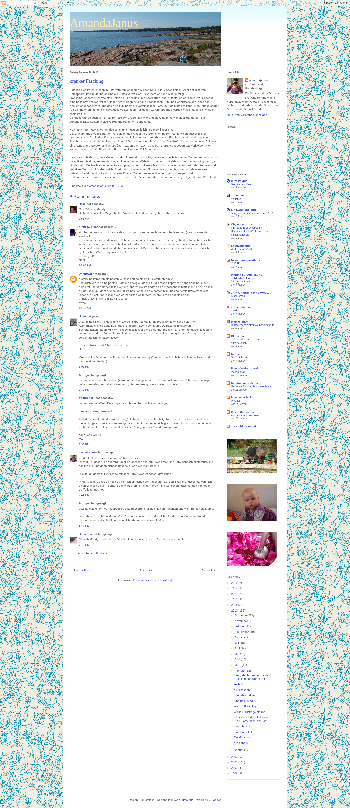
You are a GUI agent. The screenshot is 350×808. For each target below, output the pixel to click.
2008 (234, 762)
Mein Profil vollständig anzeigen (247, 114)
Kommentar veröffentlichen (92, 553)
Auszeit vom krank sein (245, 415)
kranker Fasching (245, 706)
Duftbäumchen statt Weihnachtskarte (252, 324)
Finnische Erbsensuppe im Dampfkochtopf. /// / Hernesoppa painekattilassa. (250, 231)
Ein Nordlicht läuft (243, 209)
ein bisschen (242, 689)
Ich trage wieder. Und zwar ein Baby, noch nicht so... (251, 719)
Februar (240, 670)
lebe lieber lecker (242, 397)
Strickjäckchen (239, 357)
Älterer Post (209, 570)
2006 (234, 773)
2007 (234, 767)
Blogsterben (238, 295)
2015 (234, 582)
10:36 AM (85, 308)
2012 (234, 599)
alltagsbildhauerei (243, 426)
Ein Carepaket (243, 732)
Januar (239, 749)
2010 (234, 610)
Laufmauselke (240, 245)
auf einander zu (241, 195)
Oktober (240, 626)
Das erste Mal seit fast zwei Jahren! (252, 386)
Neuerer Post (81, 570)
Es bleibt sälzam (241, 281)
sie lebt (238, 684)
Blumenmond (88, 534)
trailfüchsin (87, 397)
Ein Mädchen (242, 737)
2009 (234, 756)
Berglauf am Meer (241, 184)
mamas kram (239, 321)
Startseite (146, 570)
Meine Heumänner (243, 412)
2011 (234, 604)
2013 (234, 594)
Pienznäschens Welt (245, 368)
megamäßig (238, 371)
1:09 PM (84, 366)
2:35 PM (84, 444)
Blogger (216, 799)
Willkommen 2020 (241, 249)
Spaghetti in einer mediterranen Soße (252, 213)
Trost (234, 310)
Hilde (82, 316)
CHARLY (236, 263)
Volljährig (236, 198)
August (239, 637)
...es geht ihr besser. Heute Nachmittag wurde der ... (251, 677)
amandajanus (88, 452)
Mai (237, 654)
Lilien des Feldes (244, 695)
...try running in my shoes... (250, 292)
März (238, 665)
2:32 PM (84, 389)
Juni (238, 648)
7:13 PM (84, 544)
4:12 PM (84, 526)
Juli (237, 642)
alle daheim (241, 742)
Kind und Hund (243, 700)
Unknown (85, 273)
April (238, 659)
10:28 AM (85, 265)
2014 (234, 588)
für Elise (236, 354)
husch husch (242, 726)
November (242, 620)
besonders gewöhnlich (247, 260)
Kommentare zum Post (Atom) (152, 580)
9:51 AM (84, 218)
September (242, 631)
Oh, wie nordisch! (243, 224)
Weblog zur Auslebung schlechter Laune (246, 276)
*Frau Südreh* (88, 226)
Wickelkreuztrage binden (249, 712)
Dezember (242, 615)
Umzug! (235, 400)
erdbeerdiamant (242, 307)
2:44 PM (84, 495)
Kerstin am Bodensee (245, 383)
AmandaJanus (104, 23)
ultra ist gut (239, 181)
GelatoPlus (186, 799)
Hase (82, 203)
